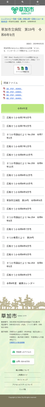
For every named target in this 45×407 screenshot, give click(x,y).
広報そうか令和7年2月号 (19, 126)
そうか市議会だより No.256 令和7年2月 (25, 136)
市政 (14, 19)
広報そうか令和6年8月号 (19, 209)
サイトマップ (22, 380)
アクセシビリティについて (22, 384)
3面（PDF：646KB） (14, 95)
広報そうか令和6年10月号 (20, 183)
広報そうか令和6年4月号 (19, 275)
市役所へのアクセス (23, 352)
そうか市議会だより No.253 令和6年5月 (25, 265)
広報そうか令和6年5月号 (19, 254)
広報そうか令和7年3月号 (19, 117)
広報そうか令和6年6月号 (19, 246)
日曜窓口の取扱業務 (17, 342)
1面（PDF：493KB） (14, 89)
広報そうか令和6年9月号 (19, 192)
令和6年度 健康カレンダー (21, 283)
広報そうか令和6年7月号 (19, 229)
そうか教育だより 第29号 (20, 237)
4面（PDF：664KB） (14, 98)
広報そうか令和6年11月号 (19, 175)
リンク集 (22, 389)
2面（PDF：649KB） (14, 92)
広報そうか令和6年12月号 (20, 155)
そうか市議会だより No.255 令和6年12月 (25, 165)
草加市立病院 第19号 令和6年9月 (24, 200)
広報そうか (36, 19)
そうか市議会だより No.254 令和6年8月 (25, 219)
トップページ (6, 19)
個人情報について (22, 370)
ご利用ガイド (22, 375)
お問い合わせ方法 (23, 361)
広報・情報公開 (24, 19)
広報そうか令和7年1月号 (19, 146)
